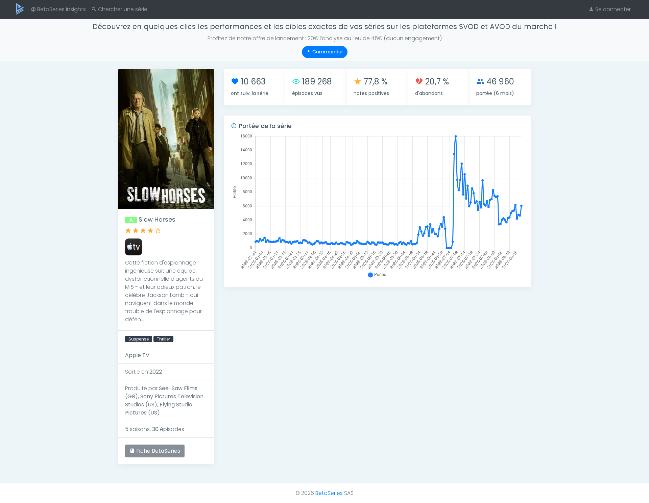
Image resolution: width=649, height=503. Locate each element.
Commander (327, 51)
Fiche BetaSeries (157, 451)
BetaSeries (329, 493)
